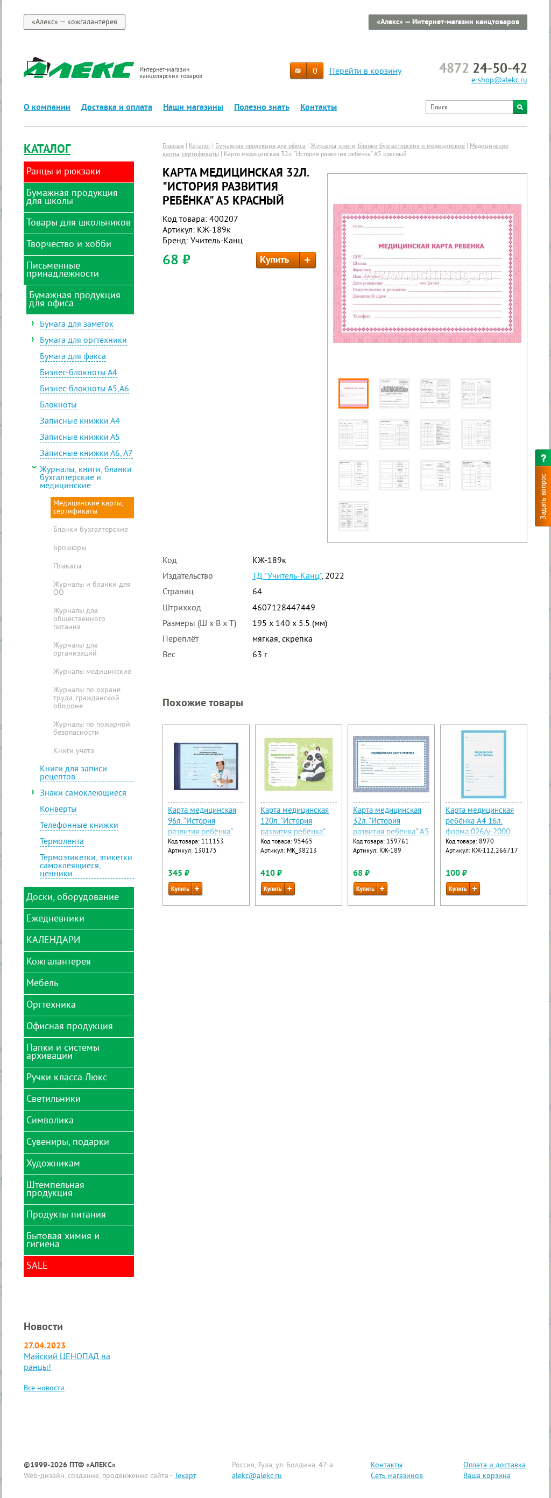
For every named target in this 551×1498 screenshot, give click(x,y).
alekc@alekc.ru (257, 1476)
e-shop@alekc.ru (499, 80)
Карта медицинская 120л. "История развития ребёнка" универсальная (294, 827)
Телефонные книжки (79, 826)
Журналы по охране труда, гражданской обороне (87, 698)
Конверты (58, 810)
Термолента (62, 842)
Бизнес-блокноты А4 (78, 373)
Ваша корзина (487, 1476)
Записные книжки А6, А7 (86, 454)
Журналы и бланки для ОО (92, 589)
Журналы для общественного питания (79, 619)
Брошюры (69, 548)
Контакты (318, 107)
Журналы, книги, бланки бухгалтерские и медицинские (86, 478)
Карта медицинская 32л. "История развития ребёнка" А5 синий (391, 827)
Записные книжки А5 (80, 438)
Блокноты (58, 406)
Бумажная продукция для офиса (260, 147)
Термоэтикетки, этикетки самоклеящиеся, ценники (86, 866)
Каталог (47, 150)
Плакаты (67, 566)
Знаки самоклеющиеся (83, 794)
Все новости (44, 1388)
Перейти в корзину (365, 71)
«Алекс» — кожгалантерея (74, 22)
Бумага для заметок (77, 325)
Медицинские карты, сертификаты (88, 507)
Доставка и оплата (116, 107)
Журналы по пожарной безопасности (91, 729)
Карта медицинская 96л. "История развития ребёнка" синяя (202, 827)
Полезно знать (261, 107)
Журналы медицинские (92, 672)
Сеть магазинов (397, 1476)
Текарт (185, 1476)
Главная (173, 147)
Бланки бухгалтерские (90, 530)
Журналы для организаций (75, 650)
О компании (47, 107)
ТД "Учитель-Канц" (286, 576)
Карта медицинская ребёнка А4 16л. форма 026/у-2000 (480, 822)
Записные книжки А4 (80, 422)
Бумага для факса (73, 357)
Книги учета (73, 751)
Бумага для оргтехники (83, 341)
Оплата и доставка (494, 1465)
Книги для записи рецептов (73, 773)
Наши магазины (193, 107)
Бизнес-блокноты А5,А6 (84, 389)
